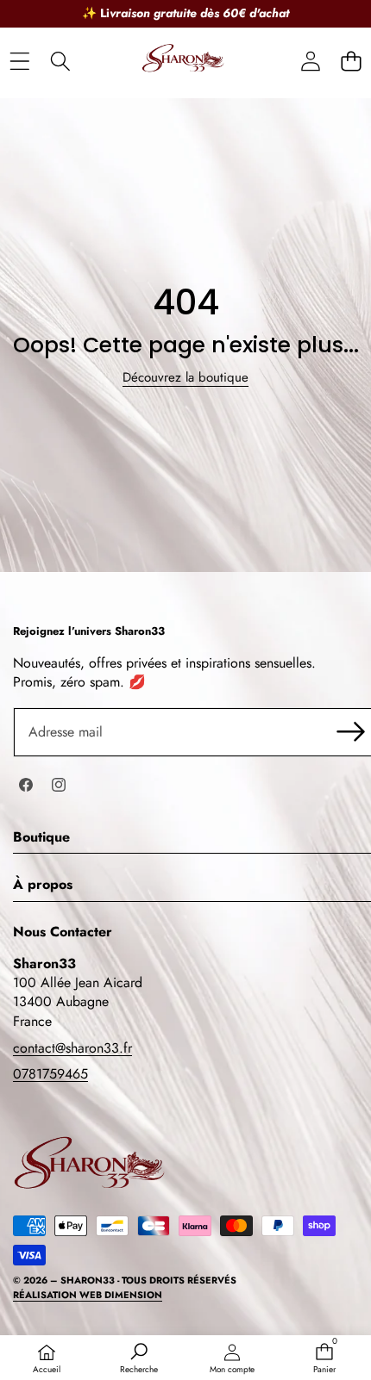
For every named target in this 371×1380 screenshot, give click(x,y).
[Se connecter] (310, 61)
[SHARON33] (185, 61)
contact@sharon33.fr (72, 1048)
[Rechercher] (60, 61)
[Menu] (19, 61)
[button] (350, 61)
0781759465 (50, 1074)
